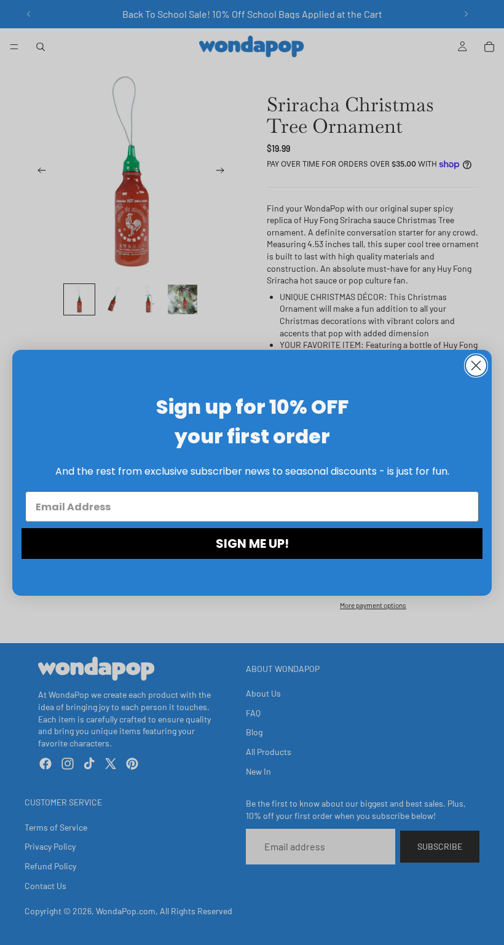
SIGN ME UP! (252, 543)
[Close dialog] (476, 365)
